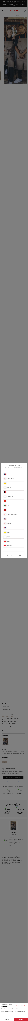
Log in (20, 555)
